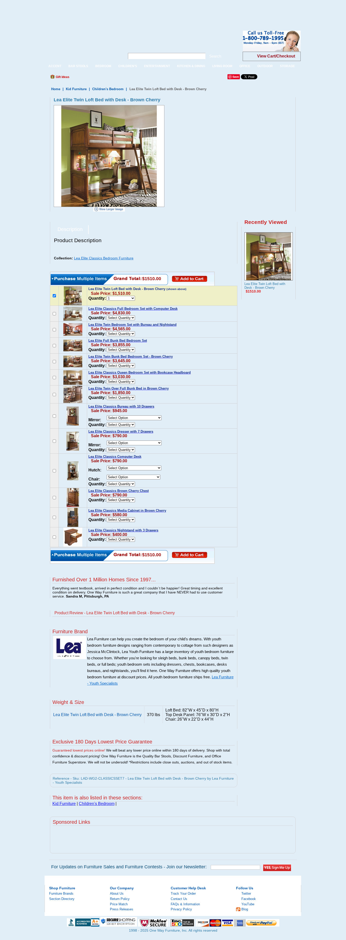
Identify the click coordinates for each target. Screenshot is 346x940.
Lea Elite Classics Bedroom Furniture (103, 258)
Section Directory (61, 899)
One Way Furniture (82, 45)
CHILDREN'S (127, 66)
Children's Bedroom (108, 89)
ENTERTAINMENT (157, 66)
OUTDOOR (265, 66)
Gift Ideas (62, 77)
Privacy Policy (181, 909)
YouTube (247, 904)
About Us (117, 893)
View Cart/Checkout (276, 56)
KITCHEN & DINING (191, 66)
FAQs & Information (185, 904)
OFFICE (244, 66)
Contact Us (179, 899)
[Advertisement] (92, 11)
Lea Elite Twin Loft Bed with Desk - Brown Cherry (264, 286)
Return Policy (120, 899)
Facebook (248, 899)
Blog (244, 909)
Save (236, 77)
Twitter (246, 893)
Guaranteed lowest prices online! (78, 750)
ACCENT (54, 66)
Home (55, 89)
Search (215, 56)
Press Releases (121, 909)
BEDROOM (103, 66)
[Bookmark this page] (84, 78)
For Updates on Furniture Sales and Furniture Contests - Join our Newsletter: (129, 866)
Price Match (119, 904)
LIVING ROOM (222, 66)
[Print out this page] (110, 78)
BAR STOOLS (78, 66)
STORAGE (287, 66)
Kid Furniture (76, 89)
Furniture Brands (61, 893)
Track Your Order (183, 893)
